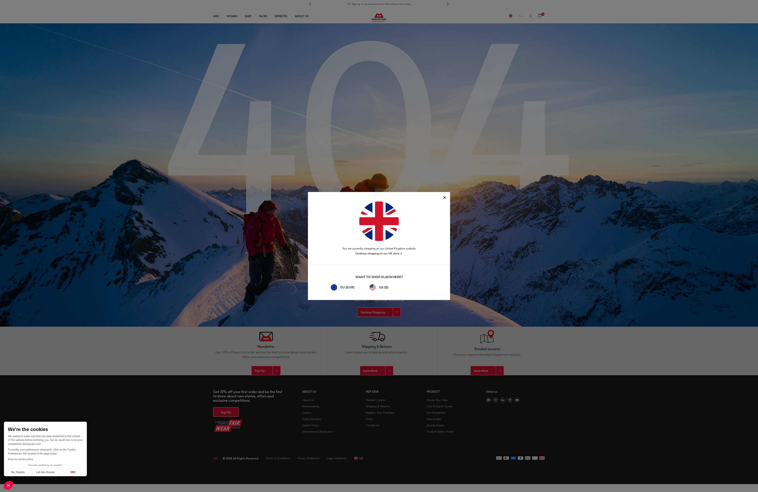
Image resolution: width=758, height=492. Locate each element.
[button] (8, 485)
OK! (73, 472)
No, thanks (17, 472)
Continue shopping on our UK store (377, 253)
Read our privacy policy (20, 459)
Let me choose (45, 472)
